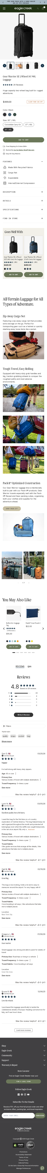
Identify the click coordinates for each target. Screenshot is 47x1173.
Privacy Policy (23, 1160)
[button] (42, 8)
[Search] (38, 8)
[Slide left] (18, 582)
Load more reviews (23, 1030)
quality (5, 736)
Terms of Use (23, 1157)
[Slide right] (28, 582)
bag (28, 736)
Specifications (11, 209)
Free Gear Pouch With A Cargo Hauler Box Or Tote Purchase (21, 2)
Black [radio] (5, 114)
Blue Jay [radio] (10, 114)
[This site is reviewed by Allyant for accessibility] (30, 1149)
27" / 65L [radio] (28, 125)
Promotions (23, 1152)
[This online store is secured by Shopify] (18, 1147)
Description (9, 192)
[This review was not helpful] (43, 794)
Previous (4, 65)
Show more (7, 741)
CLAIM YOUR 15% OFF (35, 102)
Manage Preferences (23, 1168)
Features (7, 161)
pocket (21, 736)
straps (13, 736)
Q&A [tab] (29, 666)
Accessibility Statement (23, 1154)
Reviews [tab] (20, 666)
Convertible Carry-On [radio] (13, 125)
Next (42, 65)
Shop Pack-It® (12, 508)
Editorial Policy (23, 1163)
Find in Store (10, 218)
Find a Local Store (23, 1081)
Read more (31, 829)
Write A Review (24, 715)
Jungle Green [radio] (15, 114)
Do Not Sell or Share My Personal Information (23, 1165)
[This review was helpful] (38, 794)
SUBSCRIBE (40, 1116)
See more (6, 787)
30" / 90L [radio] (9, 130)
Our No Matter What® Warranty (24, 150)
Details (7, 201)
